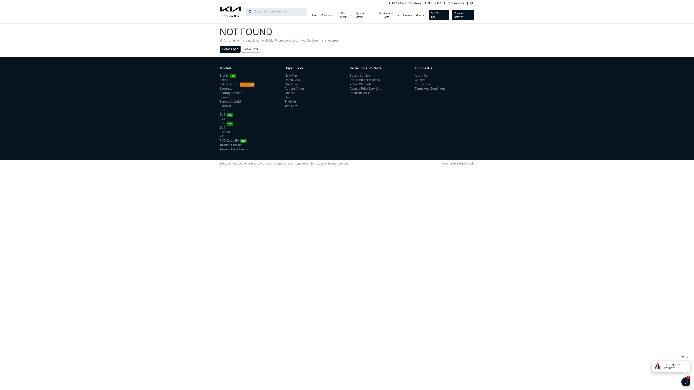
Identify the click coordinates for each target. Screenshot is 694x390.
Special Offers (360, 15)
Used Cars (292, 84)
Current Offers (295, 88)
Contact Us (422, 84)
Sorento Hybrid (230, 101)
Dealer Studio (465, 163)
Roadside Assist (360, 93)
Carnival (225, 106)
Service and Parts (386, 15)
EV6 (222, 123)
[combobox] (276, 12)
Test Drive (291, 106)
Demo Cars (292, 80)
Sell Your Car (436, 15)
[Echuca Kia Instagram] (472, 3)
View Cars (251, 49)
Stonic (224, 75)
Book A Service (458, 15)
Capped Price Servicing (365, 88)
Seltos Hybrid (229, 84)
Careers (420, 80)
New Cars (291, 75)
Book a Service (360, 75)
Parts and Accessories (365, 80)
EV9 (222, 127)
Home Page (230, 49)
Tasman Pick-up (231, 145)
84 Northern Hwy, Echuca (406, 3)
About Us (421, 75)
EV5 (222, 119)
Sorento (225, 97)
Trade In (290, 101)
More (418, 15)
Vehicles (326, 15)
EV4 (222, 114)
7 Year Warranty (361, 84)
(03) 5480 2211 (436, 3)
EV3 (222, 110)
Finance (408, 15)
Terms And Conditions (430, 88)
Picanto (225, 132)
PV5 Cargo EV (229, 140)
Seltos (224, 80)
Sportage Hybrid (231, 93)
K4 (221, 136)
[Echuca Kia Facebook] (468, 3)
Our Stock (343, 15)
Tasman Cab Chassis (234, 149)
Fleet (288, 97)
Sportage (226, 88)
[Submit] (250, 12)
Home (314, 15)
